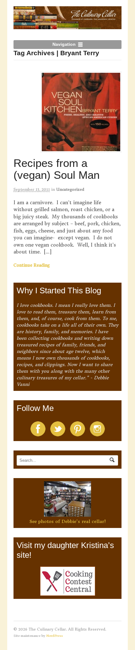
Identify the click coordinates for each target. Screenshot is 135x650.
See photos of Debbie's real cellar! (68, 521)
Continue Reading (32, 265)
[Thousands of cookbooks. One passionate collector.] (68, 26)
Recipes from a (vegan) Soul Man (57, 169)
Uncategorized (70, 189)
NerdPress (54, 636)
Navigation (64, 44)
